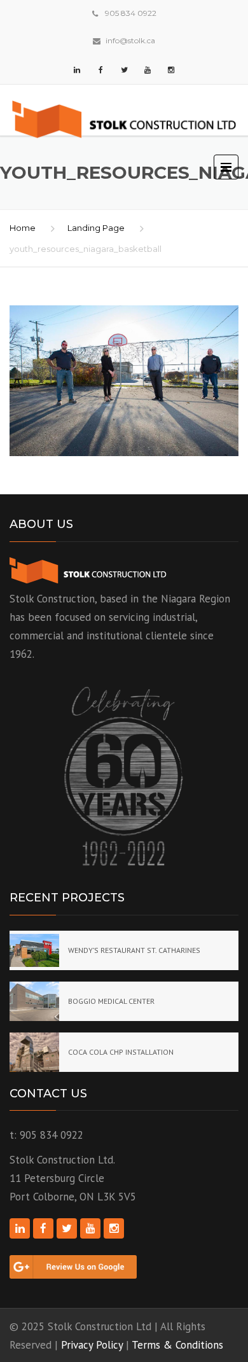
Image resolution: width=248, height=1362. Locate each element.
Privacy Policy (92, 1345)
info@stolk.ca (130, 40)
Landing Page (96, 228)
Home (23, 228)
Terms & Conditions (177, 1345)
